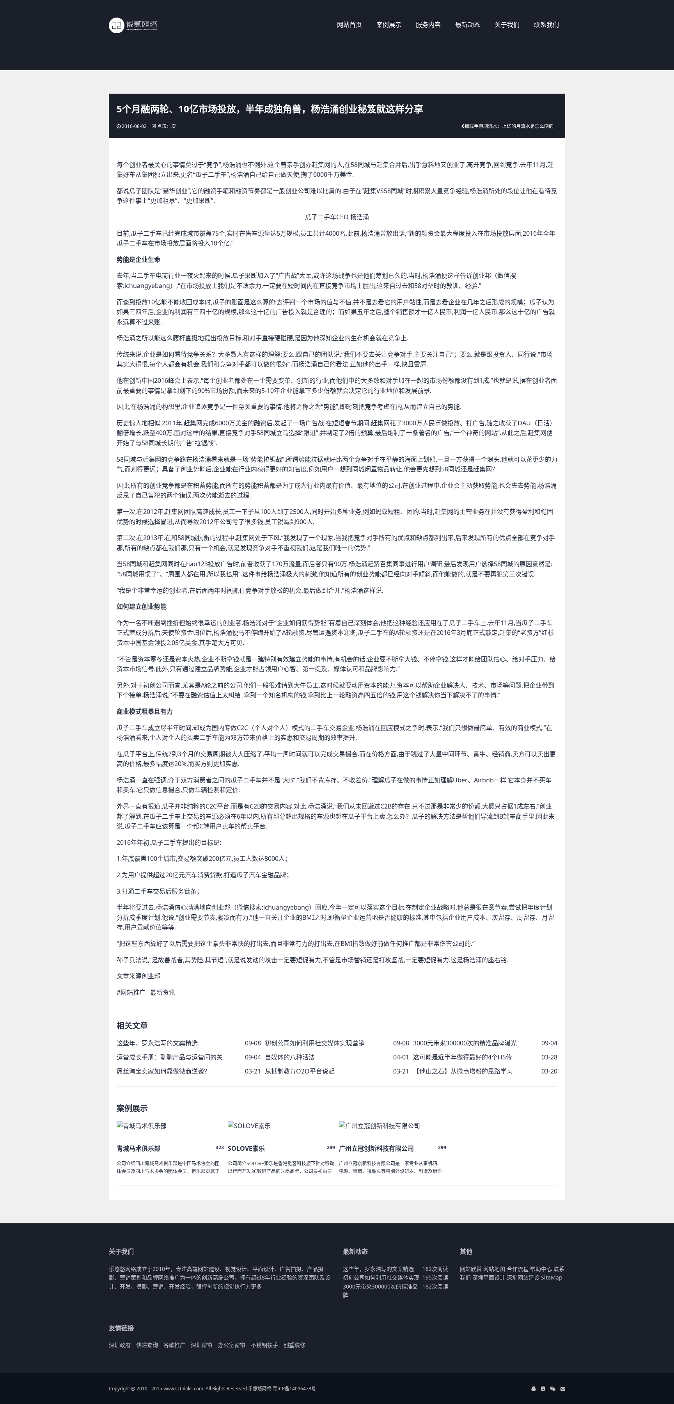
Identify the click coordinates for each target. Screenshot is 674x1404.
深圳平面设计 (488, 1277)
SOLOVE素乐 (246, 1148)
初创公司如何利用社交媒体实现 (381, 1277)
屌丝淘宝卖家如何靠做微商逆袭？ (163, 1071)
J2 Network (141, 25)
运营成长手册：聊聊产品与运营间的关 (170, 1057)
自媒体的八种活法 (290, 1057)
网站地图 (494, 1268)
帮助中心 (541, 1268)
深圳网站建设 (523, 1277)
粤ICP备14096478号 (294, 1388)
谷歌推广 (174, 1345)
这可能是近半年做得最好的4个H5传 (462, 1057)
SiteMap (551, 1277)
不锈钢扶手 (264, 1345)
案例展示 (388, 24)
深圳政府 (120, 1345)
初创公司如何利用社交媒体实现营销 (315, 1043)
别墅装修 (294, 1345)
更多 (256, 1286)
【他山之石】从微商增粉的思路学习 (463, 1071)
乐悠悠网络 (259, 1388)
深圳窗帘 (202, 1345)
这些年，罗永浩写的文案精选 (157, 1043)
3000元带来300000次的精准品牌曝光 (465, 1043)
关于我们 (507, 24)
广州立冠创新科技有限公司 (376, 1148)
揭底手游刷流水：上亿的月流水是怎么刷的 (509, 126)
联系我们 (546, 24)
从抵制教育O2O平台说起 (300, 1071)
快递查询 (147, 1345)
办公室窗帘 (231, 1345)
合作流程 (518, 1268)
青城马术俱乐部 (138, 1148)
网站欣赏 (471, 1268)
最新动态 (467, 24)
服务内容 (428, 24)
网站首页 (349, 24)
